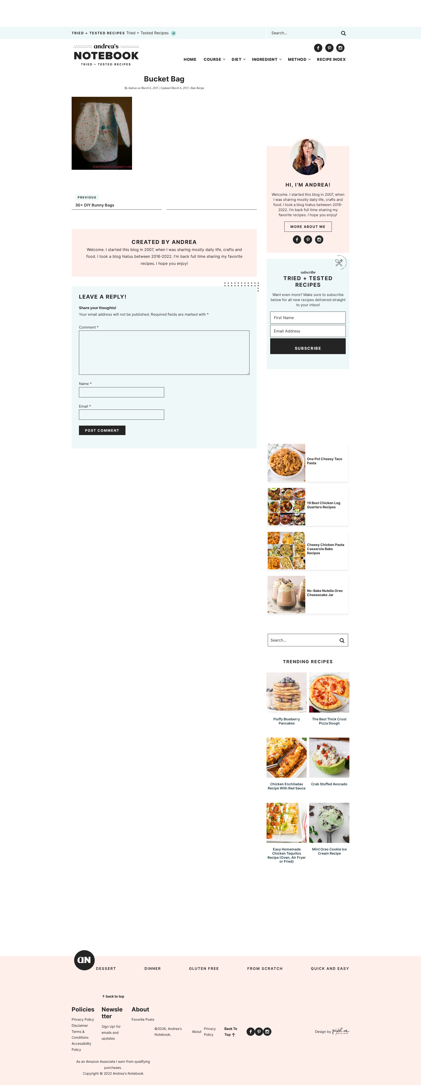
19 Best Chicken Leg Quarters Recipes (323, 505)
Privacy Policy (83, 1019)
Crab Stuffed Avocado (329, 784)
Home (190, 59)
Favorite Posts (143, 1019)
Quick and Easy (330, 968)
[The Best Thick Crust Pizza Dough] (329, 710)
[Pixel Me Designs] (340, 1031)
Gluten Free (204, 968)
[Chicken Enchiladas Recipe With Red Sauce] (287, 775)
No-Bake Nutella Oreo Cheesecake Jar (325, 593)
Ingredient (264, 59)
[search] (343, 33)
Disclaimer (80, 1025)
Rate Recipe (197, 88)
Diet (236, 59)
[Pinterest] (329, 48)
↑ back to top (113, 996)
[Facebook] (318, 48)
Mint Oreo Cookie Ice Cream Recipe (329, 851)
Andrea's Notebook (106, 54)
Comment (89, 327)
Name (85, 383)
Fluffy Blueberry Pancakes (286, 721)
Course (212, 59)
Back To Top (230, 1032)
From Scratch (265, 968)
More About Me (308, 226)
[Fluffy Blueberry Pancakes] (287, 710)
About (196, 1031)
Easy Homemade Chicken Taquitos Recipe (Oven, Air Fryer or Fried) (287, 855)
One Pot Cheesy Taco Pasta (324, 461)
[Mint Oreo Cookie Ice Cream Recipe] (329, 841)
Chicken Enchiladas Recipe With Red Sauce (287, 786)
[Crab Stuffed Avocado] (329, 775)
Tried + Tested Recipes (121, 32)
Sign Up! (108, 1026)
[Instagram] (340, 48)
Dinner (152, 968)
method (297, 59)
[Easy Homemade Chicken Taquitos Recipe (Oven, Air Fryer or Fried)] (287, 841)
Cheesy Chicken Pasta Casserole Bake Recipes (325, 549)
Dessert (106, 968)
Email (85, 406)
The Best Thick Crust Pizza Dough (329, 721)
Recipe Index (331, 59)
